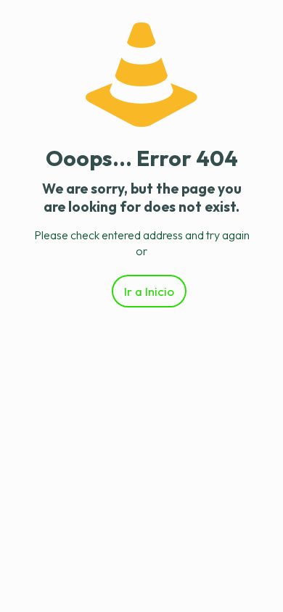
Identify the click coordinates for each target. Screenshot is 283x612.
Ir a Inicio (149, 291)
